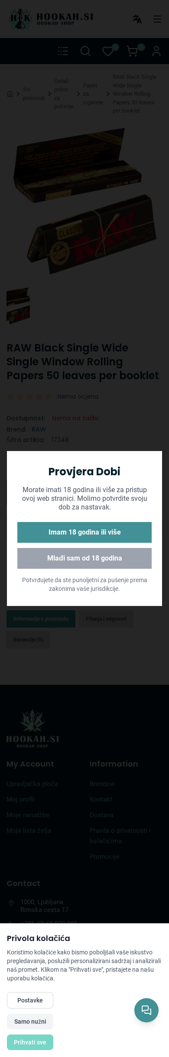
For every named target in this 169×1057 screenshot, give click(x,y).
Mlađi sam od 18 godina (84, 558)
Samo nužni (30, 1021)
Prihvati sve (30, 1042)
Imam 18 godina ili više (85, 532)
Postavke (30, 1000)
